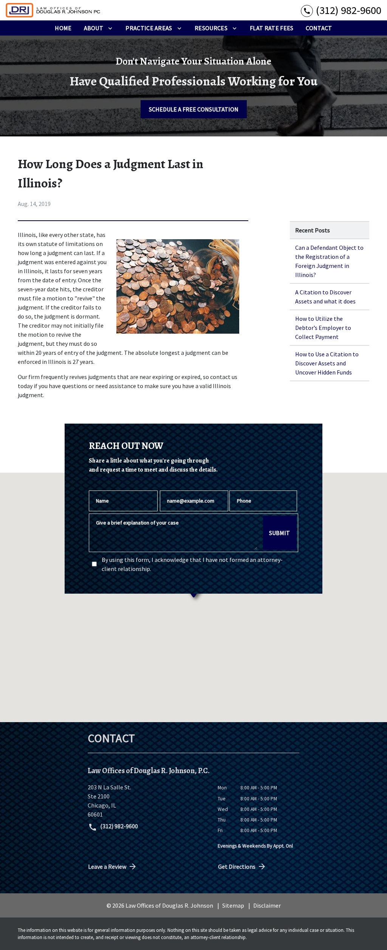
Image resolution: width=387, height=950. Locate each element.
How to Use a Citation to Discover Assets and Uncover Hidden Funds (327, 363)
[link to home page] (53, 10)
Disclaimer (267, 905)
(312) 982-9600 (118, 826)
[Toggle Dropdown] (110, 28)
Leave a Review (107, 866)
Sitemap (233, 905)
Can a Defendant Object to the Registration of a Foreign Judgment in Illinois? (329, 261)
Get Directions (236, 866)
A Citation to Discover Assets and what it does (325, 296)
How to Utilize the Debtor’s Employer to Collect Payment (323, 327)
